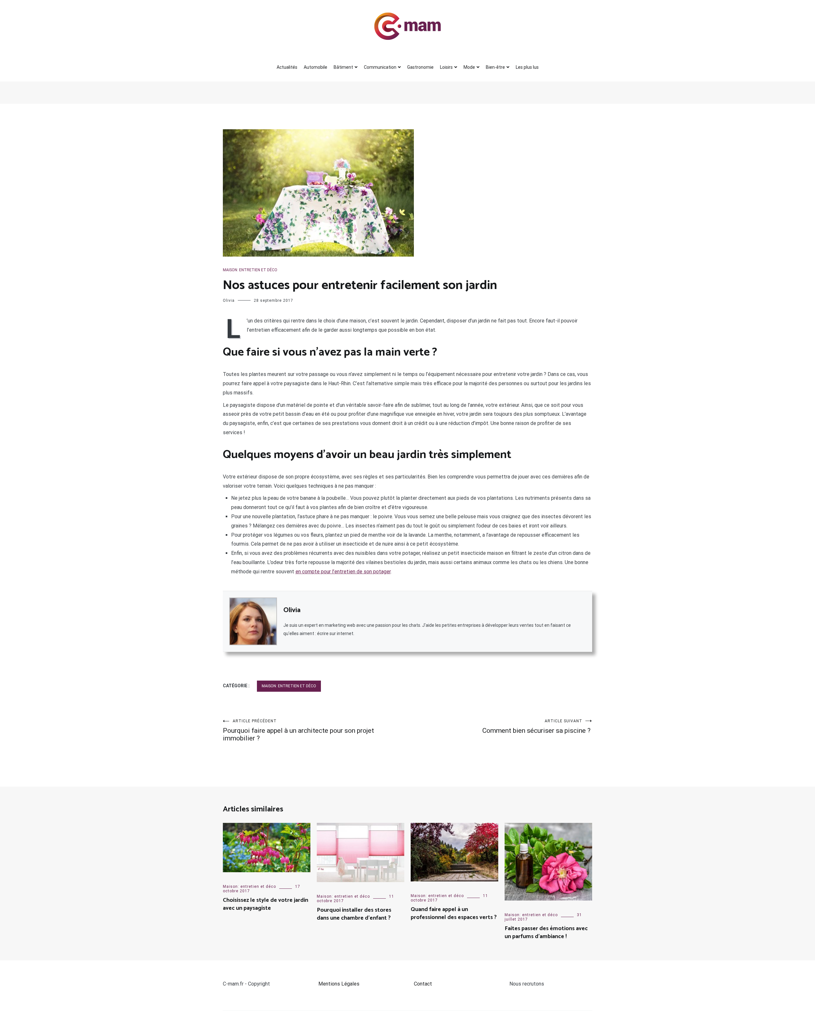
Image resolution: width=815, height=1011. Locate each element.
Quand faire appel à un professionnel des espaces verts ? (454, 913)
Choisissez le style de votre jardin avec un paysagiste (265, 904)
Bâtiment (343, 67)
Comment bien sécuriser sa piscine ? (537, 726)
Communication (380, 67)
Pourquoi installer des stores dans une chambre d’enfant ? (354, 914)
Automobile (315, 67)
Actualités (287, 67)
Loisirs (446, 67)
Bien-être (495, 67)
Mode (469, 67)
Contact (423, 984)
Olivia (229, 300)
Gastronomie (420, 67)
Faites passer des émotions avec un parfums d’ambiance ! (546, 932)
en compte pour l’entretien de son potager (343, 572)
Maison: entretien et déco (250, 270)
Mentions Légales (338, 984)
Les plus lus (527, 67)
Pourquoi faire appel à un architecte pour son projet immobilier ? (298, 730)
